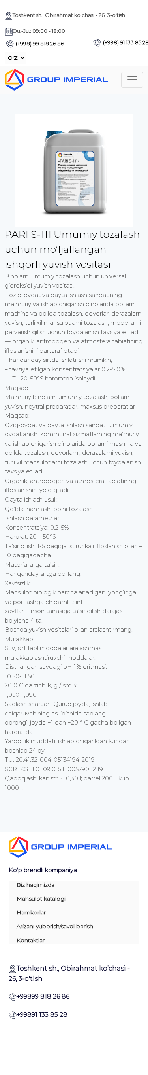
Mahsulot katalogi (41, 898)
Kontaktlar (31, 940)
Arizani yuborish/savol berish (55, 926)
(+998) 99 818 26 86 (40, 43)
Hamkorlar (31, 912)
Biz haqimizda (35, 884)
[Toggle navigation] (132, 80)
